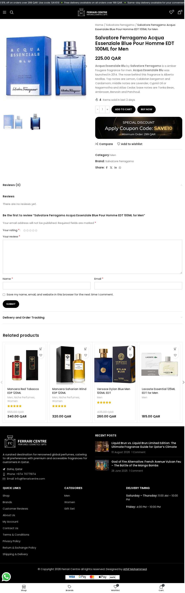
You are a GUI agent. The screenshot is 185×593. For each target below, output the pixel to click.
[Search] (11, 12)
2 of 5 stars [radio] (27, 230)
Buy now (146, 109)
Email (98, 279)
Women (12, 401)
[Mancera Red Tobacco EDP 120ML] (25, 364)
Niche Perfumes (24, 397)
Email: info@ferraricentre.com (26, 479)
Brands (7, 502)
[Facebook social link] (106, 167)
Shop (6, 495)
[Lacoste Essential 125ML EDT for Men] (159, 364)
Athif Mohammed (135, 569)
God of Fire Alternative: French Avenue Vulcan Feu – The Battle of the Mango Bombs (146, 463)
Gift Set (69, 508)
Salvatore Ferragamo (120, 25)
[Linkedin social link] (115, 167)
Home (99, 25)
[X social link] (111, 167)
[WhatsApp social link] (120, 167)
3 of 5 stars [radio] (30, 230)
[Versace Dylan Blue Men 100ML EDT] (114, 364)
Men (113, 155)
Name (8, 279)
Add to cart (123, 109)
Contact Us (10, 528)
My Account (10, 521)
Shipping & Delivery (15, 554)
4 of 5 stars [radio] (33, 230)
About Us (9, 515)
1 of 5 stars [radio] (24, 230)
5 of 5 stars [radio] (36, 230)
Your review (11, 236)
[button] (6, 66)
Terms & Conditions (16, 534)
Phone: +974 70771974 (21, 474)
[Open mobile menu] (4, 12)
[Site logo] (92, 12)
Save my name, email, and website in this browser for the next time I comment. (60, 294)
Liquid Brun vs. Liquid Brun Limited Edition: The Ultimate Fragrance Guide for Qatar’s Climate (144, 445)
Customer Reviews (15, 508)
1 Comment (138, 452)
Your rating (11, 230)
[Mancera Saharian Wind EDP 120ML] (70, 364)
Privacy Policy (11, 541)
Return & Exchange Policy (19, 547)
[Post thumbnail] (102, 447)
